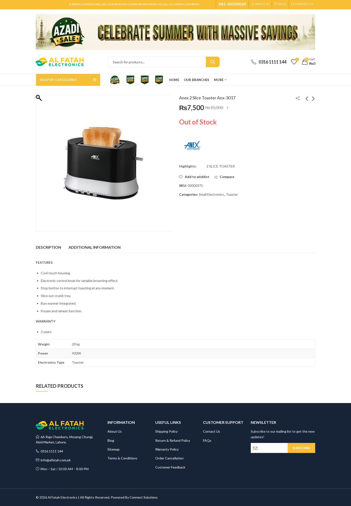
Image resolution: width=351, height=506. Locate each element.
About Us (114, 431)
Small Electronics (211, 194)
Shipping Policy (166, 431)
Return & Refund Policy (172, 440)
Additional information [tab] (95, 247)
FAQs (207, 440)
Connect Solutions (144, 497)
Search (213, 62)
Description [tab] (48, 247)
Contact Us (211, 431)
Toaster (232, 194)
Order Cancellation (169, 458)
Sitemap (113, 449)
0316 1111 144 (51, 451)
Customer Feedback (170, 467)
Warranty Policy (167, 449)
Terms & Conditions (122, 458)
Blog (110, 440)
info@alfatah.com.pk (55, 460)
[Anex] (192, 145)
